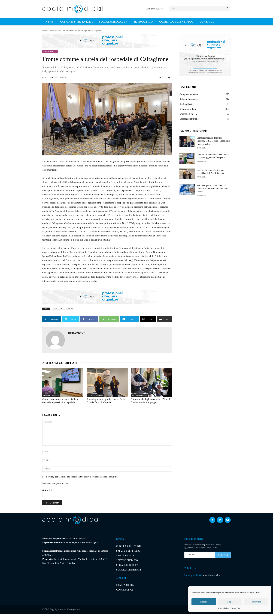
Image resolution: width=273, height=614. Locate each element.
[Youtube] (228, 520)
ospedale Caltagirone (62, 309)
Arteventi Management (69, 609)
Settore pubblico (55, 30)
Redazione (54, 78)
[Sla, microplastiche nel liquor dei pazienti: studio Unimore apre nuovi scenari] (187, 189)
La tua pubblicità (192, 575)
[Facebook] (212, 520)
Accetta (203, 601)
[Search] (227, 8)
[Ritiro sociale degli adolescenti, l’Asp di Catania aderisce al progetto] (151, 382)
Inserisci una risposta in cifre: (55, 483)
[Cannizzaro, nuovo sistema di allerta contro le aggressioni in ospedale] (62, 382)
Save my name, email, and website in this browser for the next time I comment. (82, 477)
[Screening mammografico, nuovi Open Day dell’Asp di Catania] (107, 382)
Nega (230, 601)
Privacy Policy (236, 608)
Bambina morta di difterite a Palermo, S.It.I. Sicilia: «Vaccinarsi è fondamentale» (213, 141)
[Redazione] (55, 340)
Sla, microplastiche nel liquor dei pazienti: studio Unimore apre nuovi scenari (213, 188)
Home (44, 30)
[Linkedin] (220, 520)
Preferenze (256, 601)
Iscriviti (223, 555)
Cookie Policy (223, 608)
